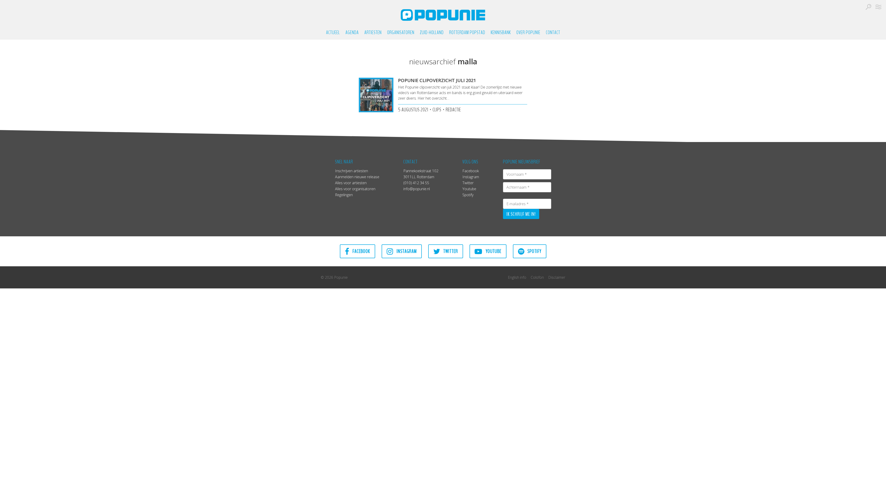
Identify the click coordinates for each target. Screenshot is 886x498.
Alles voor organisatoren (355, 188)
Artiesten (373, 32)
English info (517, 277)
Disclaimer (556, 277)
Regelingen (344, 194)
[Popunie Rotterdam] (443, 15)
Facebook (470, 170)
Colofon (537, 277)
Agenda (352, 32)
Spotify (467, 194)
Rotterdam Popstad (467, 32)
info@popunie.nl (416, 188)
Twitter (468, 182)
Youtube (469, 188)
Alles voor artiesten (351, 182)
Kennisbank (501, 32)
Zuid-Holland (432, 32)
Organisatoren (400, 32)
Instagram (470, 176)
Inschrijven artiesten (351, 170)
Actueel (333, 32)
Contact (553, 32)
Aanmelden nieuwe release (357, 176)
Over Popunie (528, 32)
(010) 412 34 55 (416, 182)
